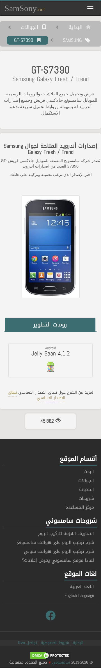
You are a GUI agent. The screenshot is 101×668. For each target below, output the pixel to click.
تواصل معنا (27, 643)
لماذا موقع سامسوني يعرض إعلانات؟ (58, 560)
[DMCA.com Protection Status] (50, 656)
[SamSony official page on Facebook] (50, 615)
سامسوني (61, 662)
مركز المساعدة (79, 507)
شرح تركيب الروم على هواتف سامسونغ (55, 542)
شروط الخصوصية (55, 643)
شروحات (86, 498)
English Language (79, 595)
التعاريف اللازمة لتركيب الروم (66, 533)
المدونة (86, 489)
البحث (89, 471)
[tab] (50, 360)
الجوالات (31, 27)
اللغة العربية (82, 586)
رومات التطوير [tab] (50, 324)
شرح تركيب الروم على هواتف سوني (59, 551)
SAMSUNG (74, 40)
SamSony (24, 8)
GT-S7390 (25, 40)
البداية (77, 27)
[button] (50, 360)
